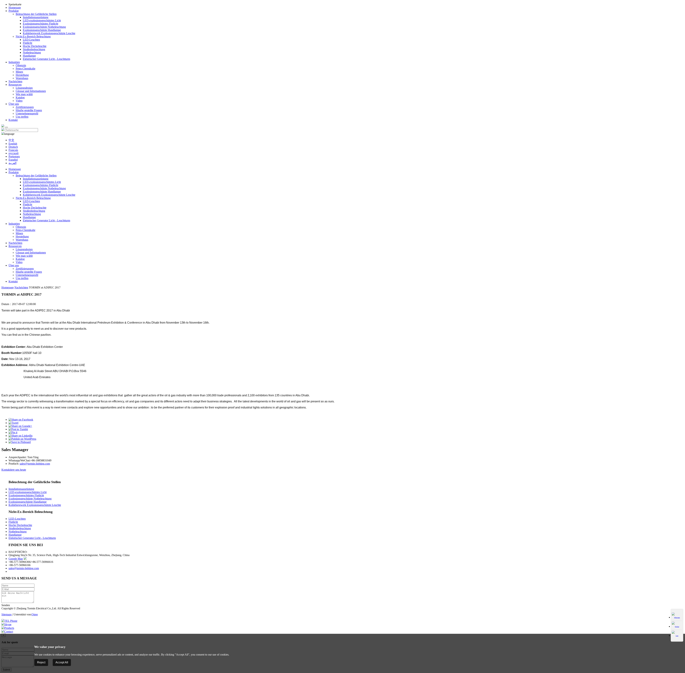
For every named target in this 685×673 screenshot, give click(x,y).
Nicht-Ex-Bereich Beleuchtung (33, 36)
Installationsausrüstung (35, 17)
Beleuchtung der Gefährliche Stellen (36, 14)
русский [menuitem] (14, 153)
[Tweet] (13, 422)
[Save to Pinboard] (20, 442)
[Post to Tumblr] (18, 429)
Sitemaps (6, 614)
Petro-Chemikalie (25, 68)
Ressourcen (15, 84)
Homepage (15, 7)
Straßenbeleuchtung (34, 49)
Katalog (20, 97)
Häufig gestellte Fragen (29, 110)
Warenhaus (22, 78)
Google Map (16, 558)
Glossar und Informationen (31, 91)
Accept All (61, 662)
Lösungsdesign (24, 87)
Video (19, 100)
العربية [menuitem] (12, 163)
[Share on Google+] (20, 426)
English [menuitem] (13, 143)
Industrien (14, 62)
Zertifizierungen (25, 107)
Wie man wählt (24, 94)
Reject (41, 662)
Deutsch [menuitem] (13, 146)
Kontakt (13, 119)
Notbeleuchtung (32, 52)
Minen (19, 71)
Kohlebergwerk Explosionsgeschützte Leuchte (49, 33)
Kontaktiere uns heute (13, 469)
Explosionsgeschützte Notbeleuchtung (44, 26)
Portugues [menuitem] (14, 156)
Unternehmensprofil (27, 113)
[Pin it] (13, 432)
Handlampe (29, 55)
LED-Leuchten (31, 39)
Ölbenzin (21, 65)
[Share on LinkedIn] (20, 435)
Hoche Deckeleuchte (34, 46)
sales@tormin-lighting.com (35, 463)
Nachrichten (15, 81)
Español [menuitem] (13, 159)
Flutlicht (27, 42)
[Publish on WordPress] (22, 438)
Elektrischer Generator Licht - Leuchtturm (46, 58)
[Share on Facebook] (21, 419)
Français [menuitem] (13, 150)
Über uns (14, 103)
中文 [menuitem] (11, 140)
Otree (35, 614)
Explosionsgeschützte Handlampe (42, 30)
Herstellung (22, 74)
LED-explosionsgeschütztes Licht (42, 20)
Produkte (14, 10)
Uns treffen (22, 116)
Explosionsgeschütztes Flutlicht (40, 23)
